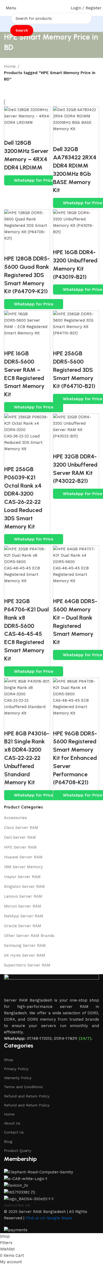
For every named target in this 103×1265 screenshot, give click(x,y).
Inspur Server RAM (22, 876)
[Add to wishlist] (39, 132)
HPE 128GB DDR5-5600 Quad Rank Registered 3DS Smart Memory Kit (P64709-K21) (27, 275)
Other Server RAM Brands (29, 935)
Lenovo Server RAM (23, 896)
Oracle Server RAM (22, 925)
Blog (8, 1141)
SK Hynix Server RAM (24, 955)
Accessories (15, 817)
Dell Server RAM (20, 837)
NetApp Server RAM (23, 916)
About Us (12, 1123)
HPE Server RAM (20, 847)
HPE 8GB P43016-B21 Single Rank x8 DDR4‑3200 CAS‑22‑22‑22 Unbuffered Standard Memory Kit (26, 758)
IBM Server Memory (23, 866)
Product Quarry (17, 1150)
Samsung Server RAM (25, 945)
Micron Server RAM (22, 906)
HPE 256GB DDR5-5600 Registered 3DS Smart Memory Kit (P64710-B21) (74, 370)
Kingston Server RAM (24, 886)
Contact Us (14, 1132)
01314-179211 (65, 1038)
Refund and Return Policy (26, 1096)
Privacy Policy (16, 1069)
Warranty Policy (17, 1078)
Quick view (25, 132)
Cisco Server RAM (21, 827)
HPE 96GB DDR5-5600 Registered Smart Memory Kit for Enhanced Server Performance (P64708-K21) (75, 758)
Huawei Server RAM (23, 857)
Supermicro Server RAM (27, 965)
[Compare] (10, 132)
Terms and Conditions (23, 1087)
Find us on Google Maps (49, 1218)
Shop (8, 1060)
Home (10, 66)
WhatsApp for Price (33, 180)
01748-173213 (39, 1038)
